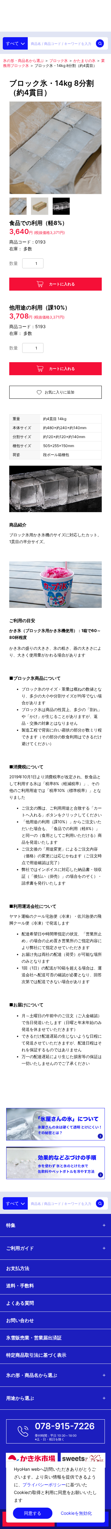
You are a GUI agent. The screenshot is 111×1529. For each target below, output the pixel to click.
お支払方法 (17, 1268)
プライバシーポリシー (44, 1484)
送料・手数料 (20, 1286)
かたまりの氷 (84, 60)
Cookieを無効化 (76, 1513)
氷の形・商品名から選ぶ (23, 60)
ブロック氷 (58, 60)
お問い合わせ (20, 1320)
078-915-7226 (65, 1426)
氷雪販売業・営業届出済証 (34, 1338)
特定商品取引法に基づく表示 (36, 1355)
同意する (32, 1513)
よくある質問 (20, 1303)
